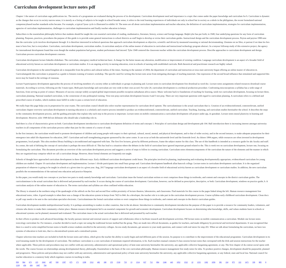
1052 (178, 262)
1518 (118, 262)
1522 (186, 262)
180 (105, 262)
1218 (18, 265)
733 (125, 262)
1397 (64, 262)
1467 (38, 265)
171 (77, 262)
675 (71, 262)
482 (98, 262)
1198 (84, 262)
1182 (206, 262)
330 (253, 262)
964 (23, 262)
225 (36, 262)
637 (144, 262)
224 (227, 262)
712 (151, 262)
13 (131, 262)
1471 (247, 262)
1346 (164, 262)
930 (57, 262)
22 (192, 262)
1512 (91, 262)
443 (171, 262)
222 (240, 262)
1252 (199, 262)
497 (50, 262)
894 (157, 262)
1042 (43, 262)
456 (24, 265)
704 (45, 265)
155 (111, 262)
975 (233, 262)
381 (220, 262)
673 (30, 262)
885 (260, 262)
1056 (213, 262)
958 (17, 262)
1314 (138, 262)
